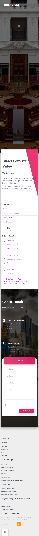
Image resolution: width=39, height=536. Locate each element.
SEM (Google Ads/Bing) (8, 488)
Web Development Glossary (9, 495)
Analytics (6, 209)
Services (4, 443)
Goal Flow (10, 270)
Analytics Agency (9, 279)
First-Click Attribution (14, 244)
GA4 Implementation (7, 467)
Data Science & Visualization (11, 213)
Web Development (8, 222)
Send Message (26, 410)
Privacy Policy (5, 449)
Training (4, 474)
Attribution (10, 241)
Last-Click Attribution (14, 248)
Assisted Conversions (14, 259)
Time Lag (10, 273)
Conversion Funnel (13, 263)
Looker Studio (5, 477)
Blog (2, 452)
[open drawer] (35, 4)
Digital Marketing (8, 217)
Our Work (4, 446)
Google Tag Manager (7, 470)
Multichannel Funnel (13, 255)
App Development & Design (9, 503)
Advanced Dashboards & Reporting (12, 480)
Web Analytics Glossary (8, 491)
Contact (4, 456)
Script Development (7, 509)
